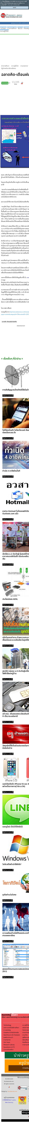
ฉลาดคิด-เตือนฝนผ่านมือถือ (9, 322)
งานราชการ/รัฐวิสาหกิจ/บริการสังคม (14, 67)
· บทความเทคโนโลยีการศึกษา (11, 1028)
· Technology (7, 1025)
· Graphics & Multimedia (11, 1032)
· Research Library (9, 1045)
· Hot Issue (6, 1042)
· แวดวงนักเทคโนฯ (8, 1050)
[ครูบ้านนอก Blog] (20, 28)
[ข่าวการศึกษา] (12, 28)
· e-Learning (7, 1030)
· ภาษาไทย (25, 1035)
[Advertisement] (14, 993)
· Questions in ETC (9, 1047)
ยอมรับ (14, 7)
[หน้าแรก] (3, 28)
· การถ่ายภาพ (6, 1040)
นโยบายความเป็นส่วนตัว (13, 5)
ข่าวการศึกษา (5, 66)
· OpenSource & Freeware (11, 1035)
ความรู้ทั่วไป (14, 66)
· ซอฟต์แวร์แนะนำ (8, 1037)
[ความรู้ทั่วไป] (4, 31)
